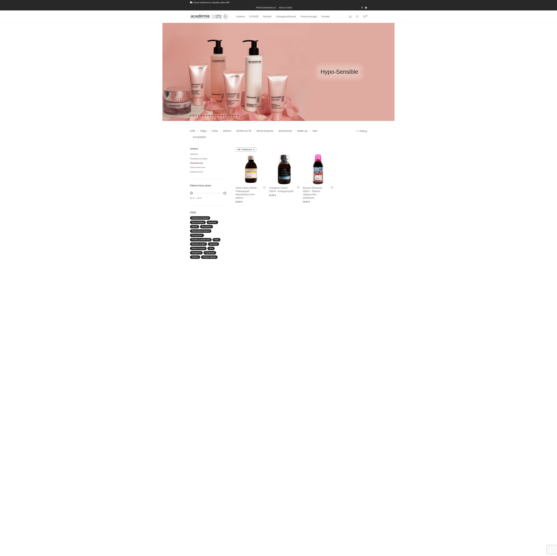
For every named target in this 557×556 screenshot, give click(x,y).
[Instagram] (366, 7)
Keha (215, 130)
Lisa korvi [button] (239, 202)
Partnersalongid (309, 16)
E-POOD (254, 16)
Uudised (240, 16)
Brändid (267, 16)
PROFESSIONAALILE (266, 8)
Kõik (192, 130)
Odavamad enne (197, 167)
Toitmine (195, 257)
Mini (315, 130)
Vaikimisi (194, 154)
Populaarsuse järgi (198, 158)
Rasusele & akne (198, 244)
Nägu (203, 130)
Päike (216, 240)
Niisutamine (206, 227)
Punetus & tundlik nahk (201, 240)
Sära (211, 248)
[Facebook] (362, 7)
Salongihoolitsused (286, 16)
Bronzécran (285, 130)
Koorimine (212, 222)
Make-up (302, 130)
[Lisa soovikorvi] (264, 187)
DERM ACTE (244, 130)
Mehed (227, 130)
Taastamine (196, 253)
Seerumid (213, 244)
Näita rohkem (251, 202)
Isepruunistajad (198, 222)
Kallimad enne (196, 172)
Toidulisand (209, 253)
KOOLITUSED (285, 8)
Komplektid (199, 137)
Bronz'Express (265, 130)
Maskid (194, 227)
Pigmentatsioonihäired (201, 231)
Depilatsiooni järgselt (200, 218)
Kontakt (325, 16)
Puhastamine (197, 235)
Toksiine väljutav (209, 257)
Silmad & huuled (198, 248)
